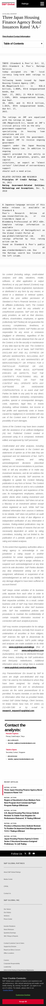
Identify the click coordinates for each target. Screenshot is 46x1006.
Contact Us (7, 893)
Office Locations (9, 953)
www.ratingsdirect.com (33, 650)
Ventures (6, 916)
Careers (6, 960)
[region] (23, 988)
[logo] (8, 3)
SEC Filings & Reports (11, 936)
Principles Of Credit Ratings (19, 180)
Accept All (23, 1001)
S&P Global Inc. (12, 900)
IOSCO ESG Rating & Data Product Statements (19, 970)
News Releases (9, 929)
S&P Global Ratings (14, 863)
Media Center (8, 879)
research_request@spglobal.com (18, 710)
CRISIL (6, 886)
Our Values (7, 909)
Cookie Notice (8, 990)
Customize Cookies (23, 995)
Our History (7, 912)
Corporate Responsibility (12, 963)
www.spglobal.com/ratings (21, 647)
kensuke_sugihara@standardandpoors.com (22, 743)
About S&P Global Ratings (12, 872)
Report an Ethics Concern (12, 950)
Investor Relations (9, 926)
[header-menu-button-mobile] (42, 4)
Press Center (8, 919)
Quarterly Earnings (10, 933)
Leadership (7, 967)
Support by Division (10, 946)
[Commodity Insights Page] (25, 853)
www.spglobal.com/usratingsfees (20, 667)
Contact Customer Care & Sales (14, 943)
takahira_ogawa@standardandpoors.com (21, 759)
